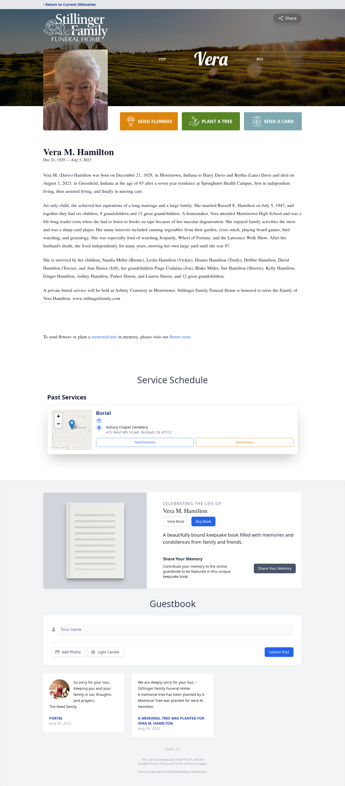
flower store (180, 337)
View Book (175, 521)
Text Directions (144, 442)
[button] (72, 424)
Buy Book (203, 521)
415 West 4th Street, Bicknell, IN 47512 (138, 432)
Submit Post (279, 652)
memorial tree (104, 337)
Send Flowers (244, 442)
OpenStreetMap (178, 772)
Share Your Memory (274, 568)
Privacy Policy (158, 763)
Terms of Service (186, 763)
